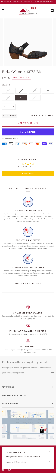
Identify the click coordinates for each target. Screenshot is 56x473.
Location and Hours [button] (14, 395)
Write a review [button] (28, 174)
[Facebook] (3, 469)
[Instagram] (9, 469)
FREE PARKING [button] (10, 403)
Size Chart (9, 116)
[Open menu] (6, 10)
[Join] (47, 462)
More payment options (10, 138)
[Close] (50, 451)
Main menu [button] (8, 387)
